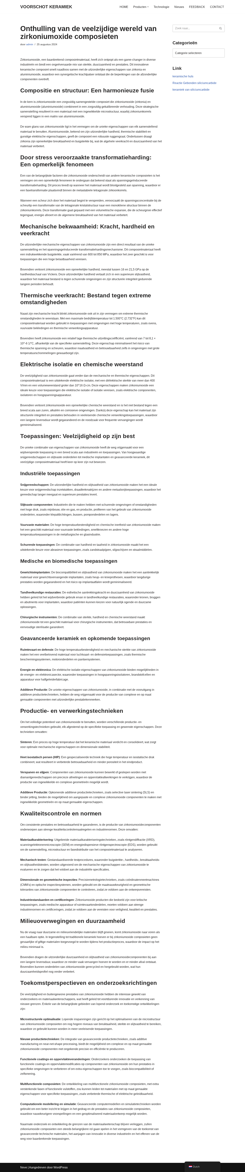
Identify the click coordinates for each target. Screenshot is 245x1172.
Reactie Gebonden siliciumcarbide (194, 83)
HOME (124, 6)
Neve (23, 1167)
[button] (148, 7)
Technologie (161, 6)
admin (29, 44)
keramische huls (183, 76)
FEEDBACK (197, 6)
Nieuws (179, 6)
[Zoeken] (221, 28)
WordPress (60, 1167)
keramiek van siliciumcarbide (191, 89)
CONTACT (217, 6)
